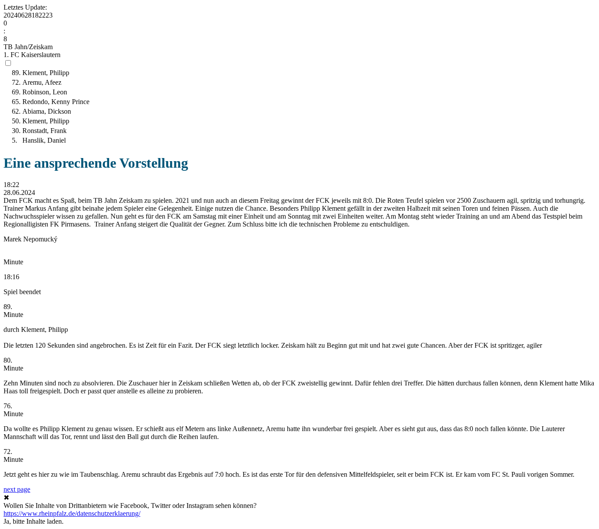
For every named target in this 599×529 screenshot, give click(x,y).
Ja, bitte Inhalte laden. (34, 521)
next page (17, 489)
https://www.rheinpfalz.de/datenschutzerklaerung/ (72, 513)
